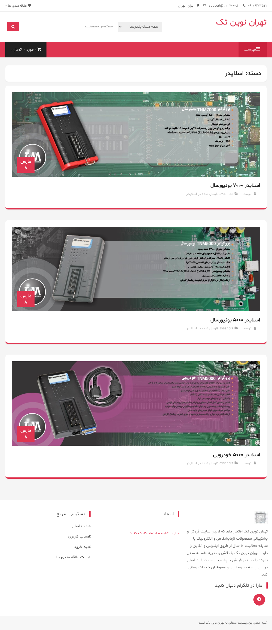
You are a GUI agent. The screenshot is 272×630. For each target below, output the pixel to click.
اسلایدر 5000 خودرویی (236, 454)
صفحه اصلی (81, 526)
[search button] (13, 26)
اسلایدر (191, 194)
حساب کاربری (79, 536)
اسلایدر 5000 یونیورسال (235, 320)
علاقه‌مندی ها (16, 5)
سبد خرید (82, 547)
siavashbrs (225, 194)
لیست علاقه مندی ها (73, 557)
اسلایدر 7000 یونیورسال (235, 185)
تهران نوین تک (241, 22)
